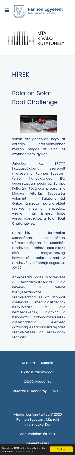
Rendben (61, 449)
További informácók (24, 451)
